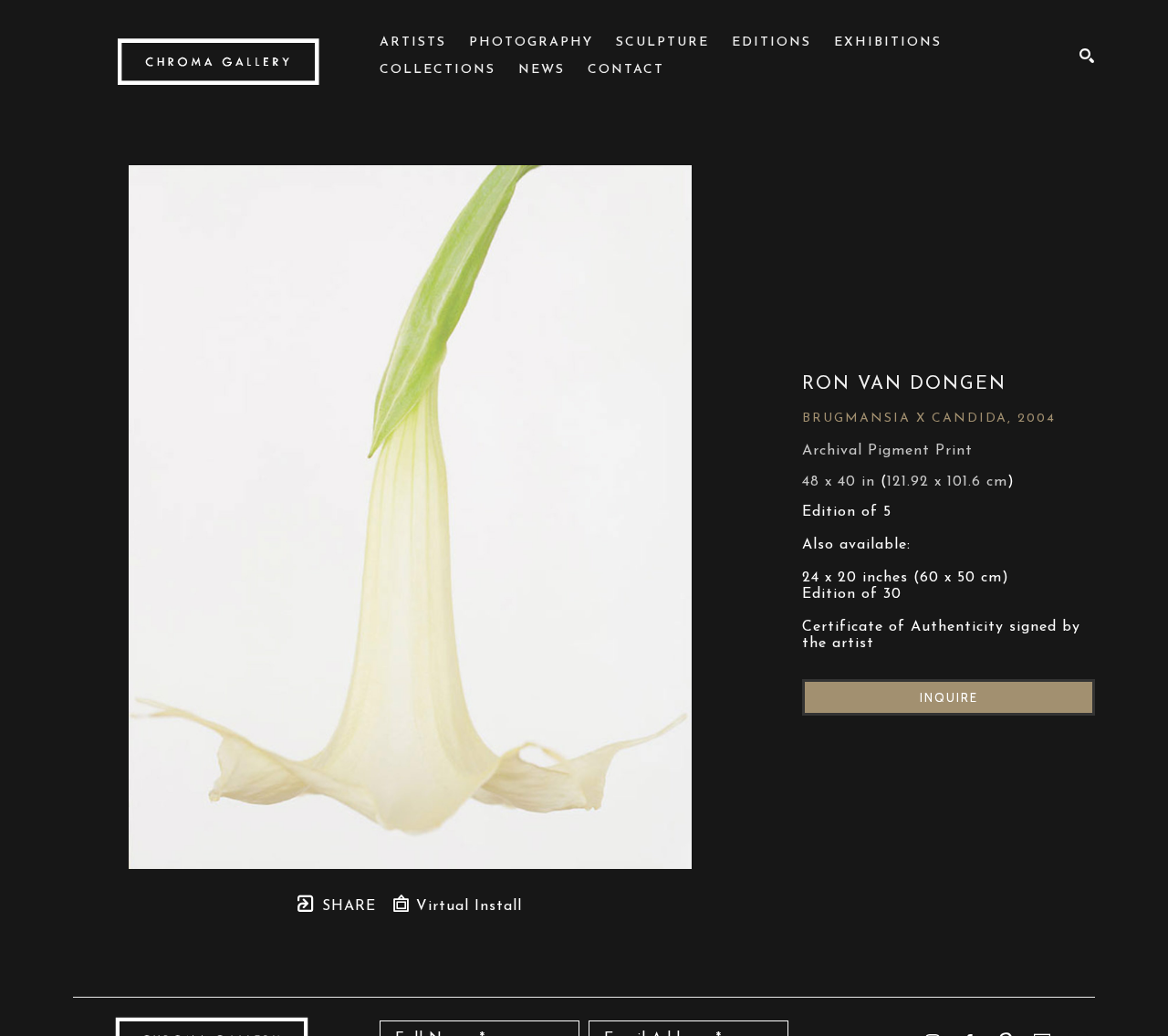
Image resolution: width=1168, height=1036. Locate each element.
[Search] (1087, 55)
